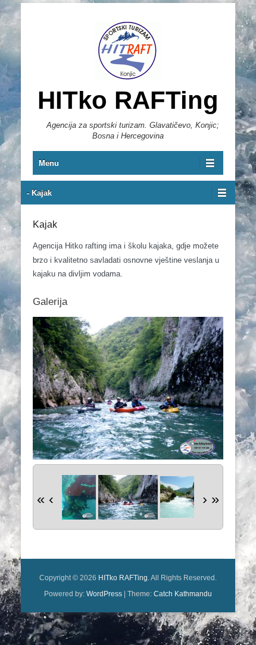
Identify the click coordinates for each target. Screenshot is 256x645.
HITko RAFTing (128, 100)
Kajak (45, 224)
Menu (49, 163)
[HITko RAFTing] (128, 50)
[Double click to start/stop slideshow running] (128, 497)
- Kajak (39, 192)
